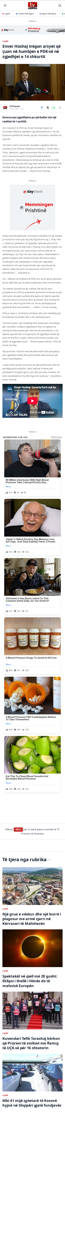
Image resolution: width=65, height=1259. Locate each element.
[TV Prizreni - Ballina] (32, 5)
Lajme (7, 13)
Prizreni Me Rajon (26, 13)
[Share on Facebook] (41, 107)
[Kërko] (60, 5)
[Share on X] (47, 107)
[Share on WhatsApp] (54, 107)
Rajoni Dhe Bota (49, 13)
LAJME (5, 41)
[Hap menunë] (5, 5)
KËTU (18, 829)
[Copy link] (60, 107)
